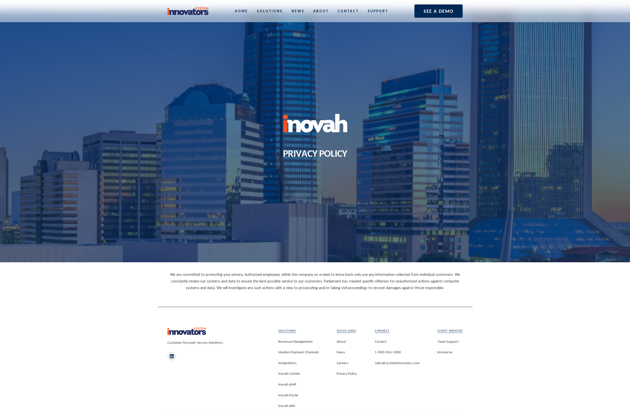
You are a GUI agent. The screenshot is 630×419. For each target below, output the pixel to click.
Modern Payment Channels (298, 352)
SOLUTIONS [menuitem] (270, 11)
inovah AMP (287, 384)
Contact (381, 341)
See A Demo (439, 11)
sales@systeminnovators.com (397, 363)
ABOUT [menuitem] (321, 11)
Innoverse (444, 352)
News (341, 352)
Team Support (447, 341)
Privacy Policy (347, 373)
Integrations (287, 363)
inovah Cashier (289, 373)
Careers (342, 363)
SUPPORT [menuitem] (378, 11)
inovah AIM (286, 405)
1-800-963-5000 (388, 352)
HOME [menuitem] (241, 11)
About (341, 341)
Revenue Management (295, 341)
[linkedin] (171, 356)
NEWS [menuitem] (298, 11)
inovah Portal (288, 395)
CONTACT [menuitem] (348, 11)
